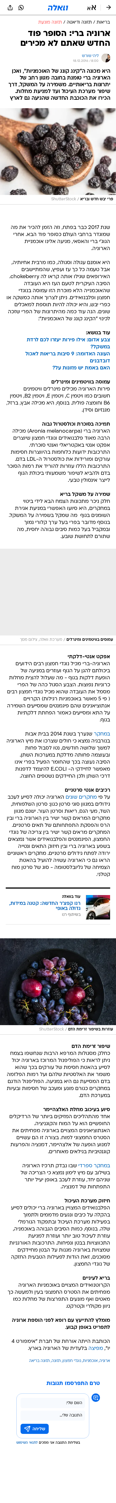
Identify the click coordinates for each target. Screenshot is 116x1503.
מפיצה (95, 1348)
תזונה (56, 1361)
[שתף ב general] (10, 7)
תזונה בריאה (39, 1361)
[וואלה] (58, 7)
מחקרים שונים (81, 797)
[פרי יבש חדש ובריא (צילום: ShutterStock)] (58, 156)
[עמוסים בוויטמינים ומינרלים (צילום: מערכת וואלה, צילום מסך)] (58, 597)
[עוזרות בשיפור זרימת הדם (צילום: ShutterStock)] (58, 986)
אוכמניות (90, 1361)
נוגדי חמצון (72, 1361)
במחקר (102, 734)
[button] (91, 7)
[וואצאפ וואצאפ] (21, 7)
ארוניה (104, 1361)
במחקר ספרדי (94, 1166)
